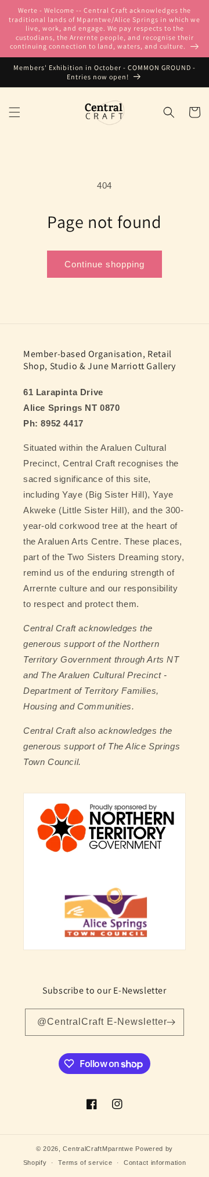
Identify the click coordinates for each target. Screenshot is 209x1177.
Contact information (155, 1162)
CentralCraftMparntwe (98, 1148)
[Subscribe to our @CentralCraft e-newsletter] (170, 1022)
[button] (14, 112)
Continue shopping (104, 264)
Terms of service (85, 1162)
